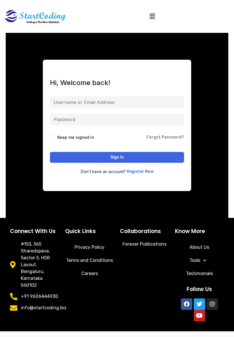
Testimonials (199, 273)
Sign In (117, 157)
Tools (194, 260)
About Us (199, 247)
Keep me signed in (75, 137)
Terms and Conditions (89, 260)
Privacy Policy (89, 247)
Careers (89, 273)
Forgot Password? (165, 137)
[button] (152, 16)
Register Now (140, 171)
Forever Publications (144, 244)
